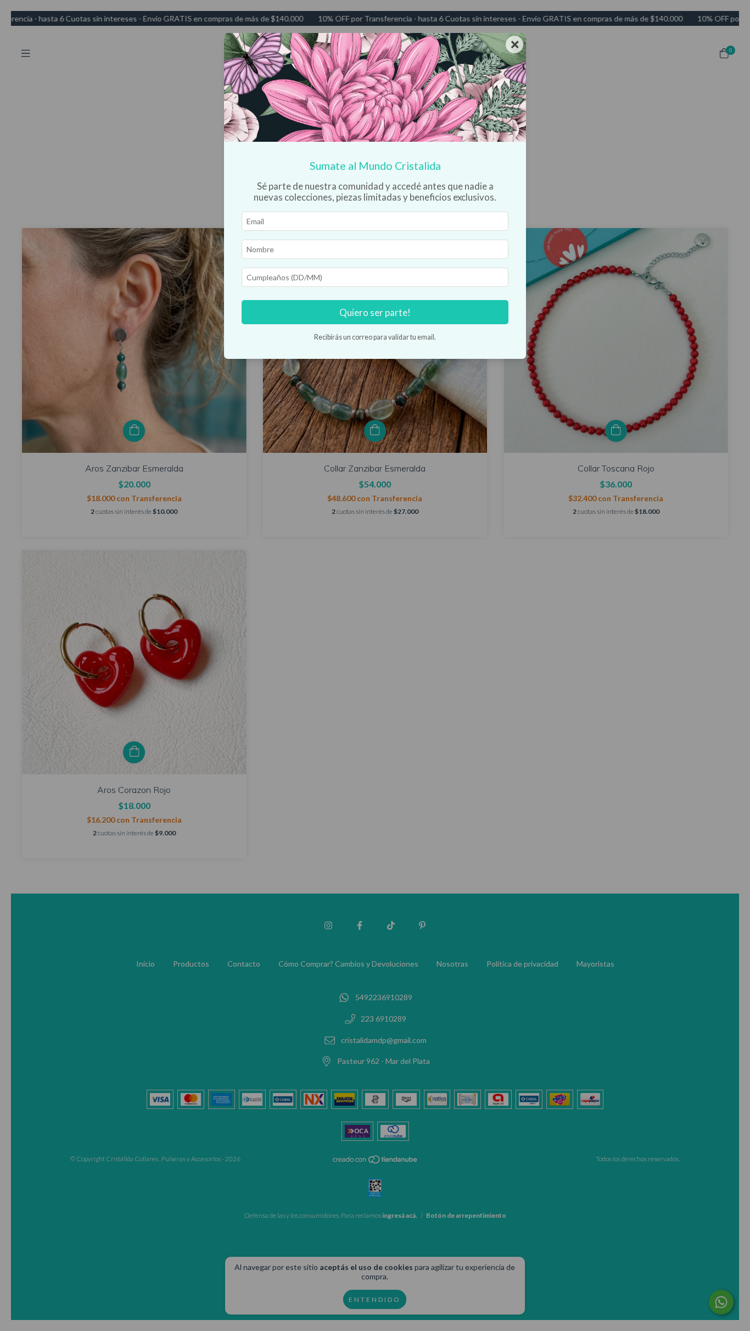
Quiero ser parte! (375, 312)
